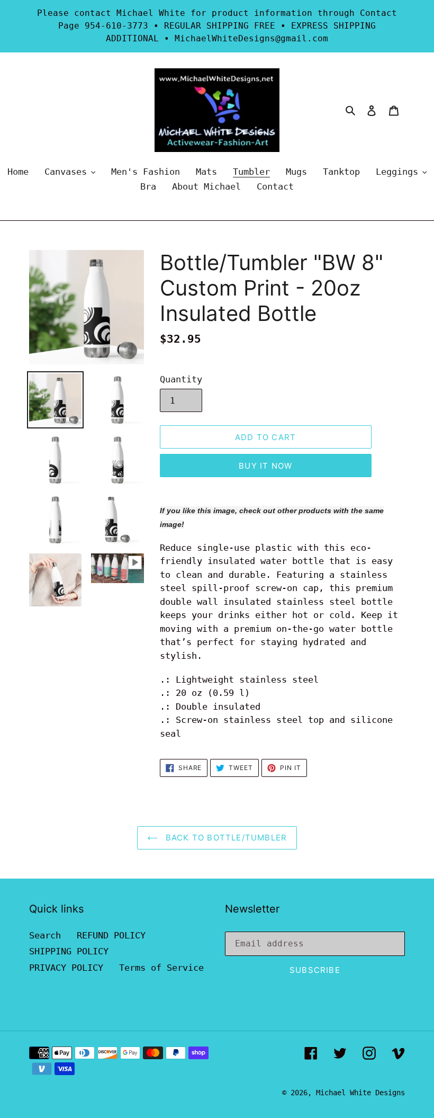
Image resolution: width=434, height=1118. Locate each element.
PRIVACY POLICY (66, 967)
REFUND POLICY (111, 935)
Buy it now (265, 466)
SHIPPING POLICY (68, 951)
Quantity (181, 379)
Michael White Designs (360, 1092)
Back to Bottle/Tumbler (225, 838)
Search (45, 935)
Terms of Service (161, 967)
